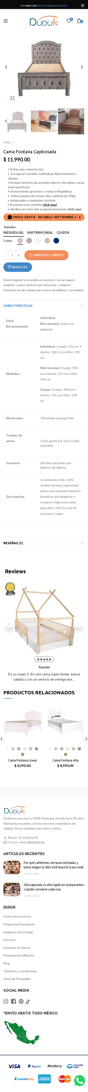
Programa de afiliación (18, 955)
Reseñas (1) (13, 543)
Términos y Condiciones (20, 971)
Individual (13, 232)
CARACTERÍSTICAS (18, 305)
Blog (6, 963)
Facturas (9, 940)
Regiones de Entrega (18, 932)
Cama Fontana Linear (22, 760)
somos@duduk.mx (32, 842)
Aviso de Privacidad (16, 979)
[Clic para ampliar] (12, 98)
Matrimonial (40, 232)
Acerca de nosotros (17, 916)
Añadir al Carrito (48, 255)
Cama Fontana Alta (66, 760)
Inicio (7, 142)
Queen (63, 232)
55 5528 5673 (28, 838)
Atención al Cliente (16, 948)
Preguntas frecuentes (19, 924)
